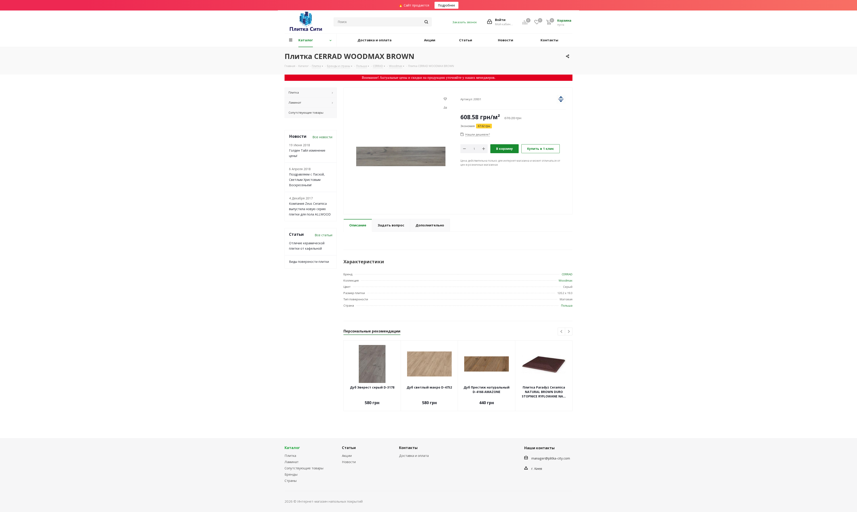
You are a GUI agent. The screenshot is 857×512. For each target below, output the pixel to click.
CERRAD (567, 274)
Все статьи (323, 235)
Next (568, 332)
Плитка (290, 455)
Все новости (322, 137)
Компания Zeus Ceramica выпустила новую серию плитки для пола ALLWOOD (310, 208)
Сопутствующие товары (304, 468)
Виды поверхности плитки (309, 261)
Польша (566, 305)
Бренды (291, 474)
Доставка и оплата (414, 455)
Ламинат (292, 462)
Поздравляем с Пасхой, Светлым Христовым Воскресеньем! (307, 179)
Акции (347, 455)
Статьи (349, 447)
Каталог (292, 447)
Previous (561, 332)
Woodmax (565, 280)
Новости (349, 462)
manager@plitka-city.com (550, 458)
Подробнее (446, 5)
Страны (291, 480)
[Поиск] (426, 21)
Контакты (408, 447)
